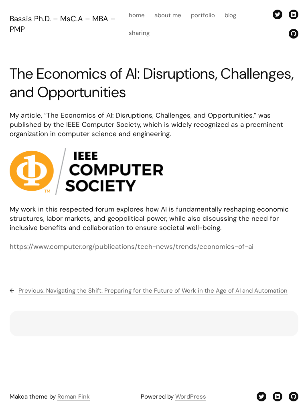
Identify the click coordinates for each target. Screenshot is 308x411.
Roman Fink (73, 397)
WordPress (190, 397)
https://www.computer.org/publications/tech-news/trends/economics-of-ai (131, 246)
